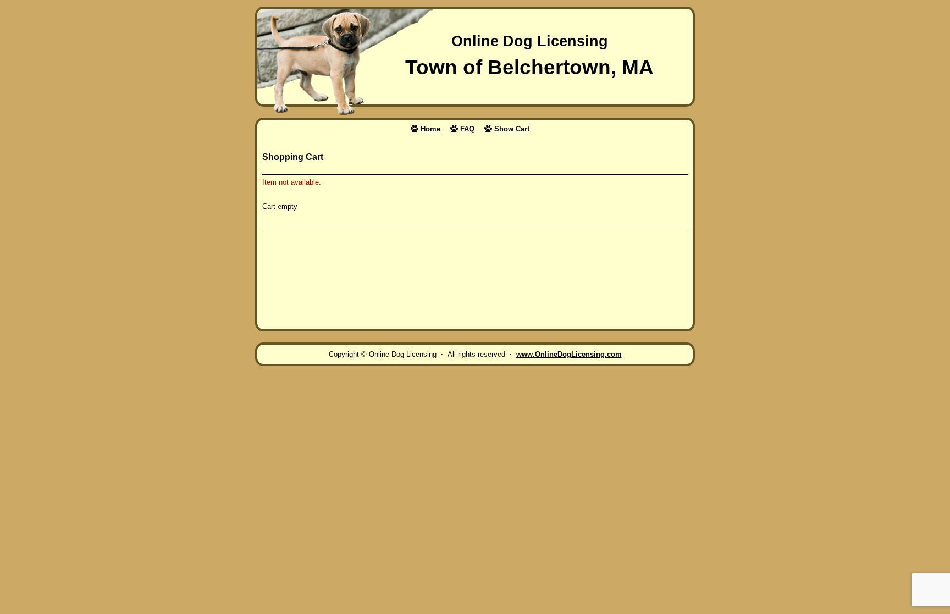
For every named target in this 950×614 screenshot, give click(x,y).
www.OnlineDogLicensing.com (569, 354)
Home (430, 129)
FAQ (467, 129)
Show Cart (511, 129)
